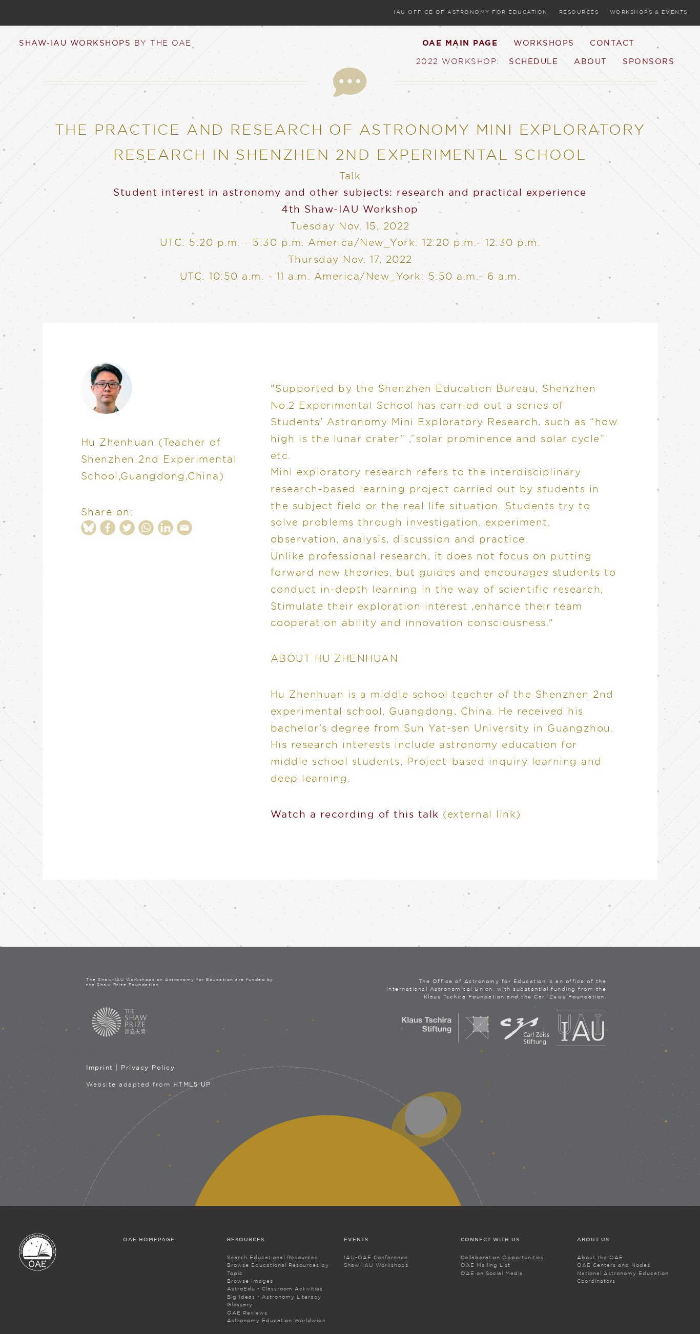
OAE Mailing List (485, 1265)
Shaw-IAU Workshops (105, 42)
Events (356, 1239)
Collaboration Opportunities (502, 1257)
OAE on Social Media (492, 1273)
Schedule (533, 61)
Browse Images (250, 1281)
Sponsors (648, 61)
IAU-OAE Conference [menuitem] (376, 1257)
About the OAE (600, 1257)
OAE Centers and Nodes (613, 1265)
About (590, 61)
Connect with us (490, 1239)
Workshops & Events (649, 12)
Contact (612, 42)
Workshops (543, 42)
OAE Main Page (460, 42)
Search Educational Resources (272, 1257)
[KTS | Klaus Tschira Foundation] (445, 1043)
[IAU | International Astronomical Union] (581, 1043)
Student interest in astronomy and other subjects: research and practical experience (350, 192)
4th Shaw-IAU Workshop (350, 209)
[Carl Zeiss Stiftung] (525, 1043)
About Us (593, 1239)
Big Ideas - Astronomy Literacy (274, 1297)
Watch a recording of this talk (355, 814)
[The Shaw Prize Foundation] (181, 1022)
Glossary (240, 1304)
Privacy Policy (148, 1067)
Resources (579, 12)
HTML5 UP (192, 1084)
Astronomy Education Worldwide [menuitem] (276, 1320)
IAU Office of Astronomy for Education (471, 12)
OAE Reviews (247, 1313)
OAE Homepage (149, 1239)
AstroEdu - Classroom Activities (275, 1288)
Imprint (99, 1067)
